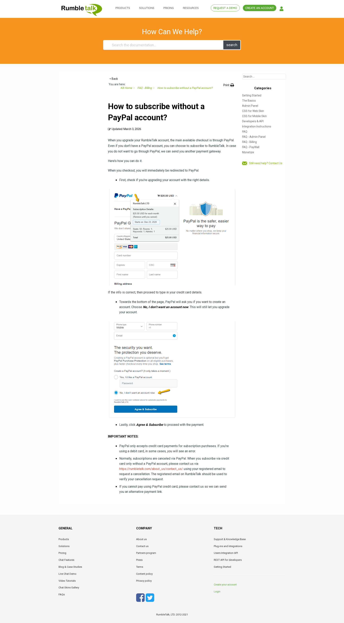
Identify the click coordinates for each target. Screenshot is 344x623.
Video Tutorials (67, 580)
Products (64, 539)
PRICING (168, 8)
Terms (139, 566)
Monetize (248, 152)
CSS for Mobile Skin (254, 116)
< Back (113, 78)
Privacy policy (144, 580)
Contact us (142, 546)
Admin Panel (250, 105)
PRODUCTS (122, 8)
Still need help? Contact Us (265, 163)
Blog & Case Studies (70, 566)
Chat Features (66, 559)
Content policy (144, 573)
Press (139, 559)
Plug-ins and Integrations (228, 546)
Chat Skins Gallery (69, 587)
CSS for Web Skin (253, 111)
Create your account (225, 584)
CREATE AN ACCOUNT (259, 8)
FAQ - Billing (249, 142)
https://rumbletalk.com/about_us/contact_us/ (151, 469)
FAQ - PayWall (250, 147)
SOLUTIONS (146, 8)
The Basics (249, 100)
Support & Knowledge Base (230, 539)
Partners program (146, 552)
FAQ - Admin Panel (254, 136)
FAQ (244, 131)
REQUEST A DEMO (225, 8)
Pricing (62, 552)
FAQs (62, 594)
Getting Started (251, 95)
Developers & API (253, 121)
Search (231, 45)
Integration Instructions (256, 126)
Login (217, 591)
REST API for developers (228, 559)
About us (141, 539)
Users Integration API (226, 552)
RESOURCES (191, 8)
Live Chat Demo (67, 573)
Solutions (64, 546)
